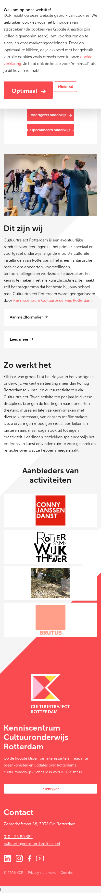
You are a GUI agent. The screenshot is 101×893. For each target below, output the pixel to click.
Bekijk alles (50, 645)
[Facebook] (29, 858)
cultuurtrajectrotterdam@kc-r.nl (32, 843)
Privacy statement (42, 873)
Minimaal (65, 86)
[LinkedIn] (7, 858)
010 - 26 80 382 (18, 836)
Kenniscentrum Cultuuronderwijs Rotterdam (52, 300)
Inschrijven (50, 789)
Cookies (67, 873)
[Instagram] (19, 858)
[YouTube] (40, 858)
